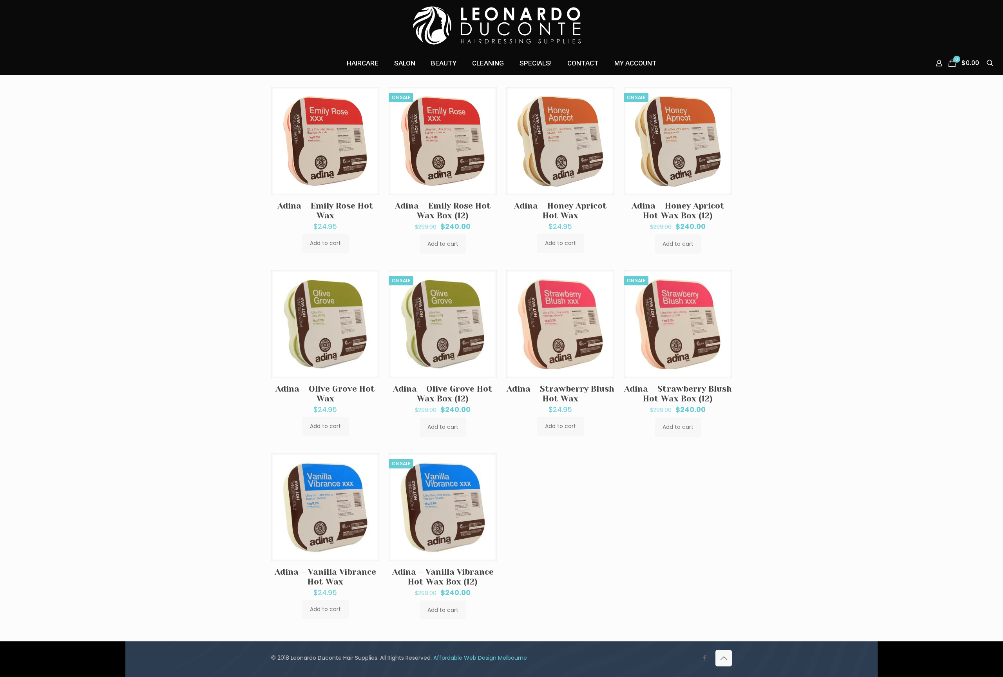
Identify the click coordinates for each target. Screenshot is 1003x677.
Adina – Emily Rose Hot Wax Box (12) (443, 210)
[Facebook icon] (705, 657)
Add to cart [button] (325, 243)
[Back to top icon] (723, 658)
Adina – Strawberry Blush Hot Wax (560, 393)
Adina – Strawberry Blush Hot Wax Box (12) (678, 393)
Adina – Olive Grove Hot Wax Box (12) (442, 393)
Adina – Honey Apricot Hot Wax (560, 210)
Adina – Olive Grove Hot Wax (325, 393)
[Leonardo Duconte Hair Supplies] (501, 25)
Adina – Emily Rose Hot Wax (325, 210)
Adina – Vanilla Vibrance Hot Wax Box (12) (443, 576)
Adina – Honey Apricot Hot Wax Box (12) (678, 210)
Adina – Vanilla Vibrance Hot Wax (325, 576)
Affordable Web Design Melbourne (480, 658)
